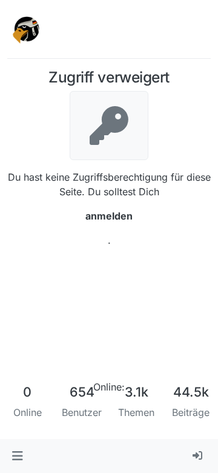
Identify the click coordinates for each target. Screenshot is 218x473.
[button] (17, 456)
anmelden (109, 216)
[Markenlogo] (26, 29)
